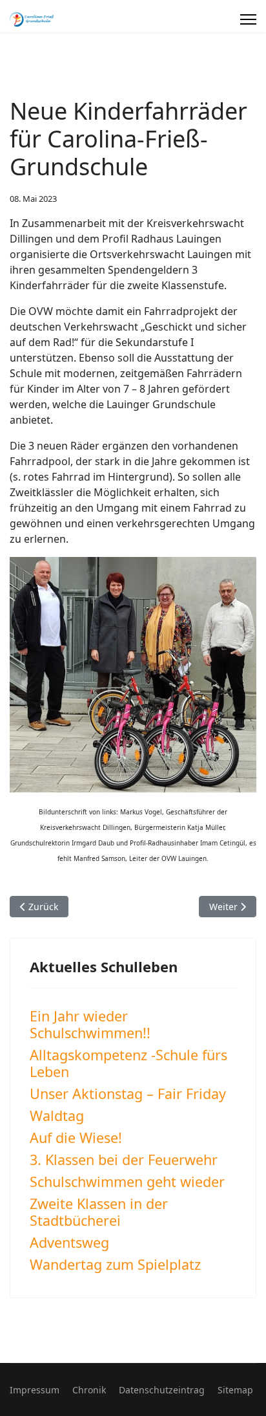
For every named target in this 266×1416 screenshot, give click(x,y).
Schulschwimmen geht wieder (127, 1181)
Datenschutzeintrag (162, 1390)
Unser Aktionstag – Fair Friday (128, 1093)
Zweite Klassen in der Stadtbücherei (99, 1212)
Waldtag (57, 1115)
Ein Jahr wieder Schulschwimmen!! (90, 1024)
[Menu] (248, 19)
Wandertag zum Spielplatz (115, 1264)
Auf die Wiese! (76, 1137)
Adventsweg (69, 1242)
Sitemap (235, 1390)
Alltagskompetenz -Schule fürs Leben (128, 1063)
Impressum (34, 1390)
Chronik (89, 1390)
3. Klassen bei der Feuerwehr (124, 1159)
